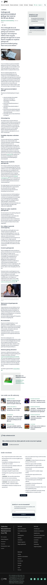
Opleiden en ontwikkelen (23, 556)
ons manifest (12, 576)
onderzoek (9, 154)
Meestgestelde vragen (5, 546)
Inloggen (5, 444)
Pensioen (19, 558)
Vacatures (3, 543)
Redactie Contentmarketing (7, 20)
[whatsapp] (41, 579)
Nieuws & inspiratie (22, 528)
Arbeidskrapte (37, 528)
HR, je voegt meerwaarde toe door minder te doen (12, 456)
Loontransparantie (38, 537)
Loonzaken (36, 539)
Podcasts (19, 537)
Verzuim (19, 569)
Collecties (4, 526)
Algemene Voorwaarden (14, 581)
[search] (45, 5)
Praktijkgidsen (21, 535)
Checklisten (20, 539)
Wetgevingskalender (22, 544)
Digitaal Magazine (4, 539)
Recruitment (20, 561)
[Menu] (2, 1)
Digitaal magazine (21, 542)
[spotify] (31, 579)
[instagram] (38, 579)
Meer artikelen (23, 495)
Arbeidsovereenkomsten (39, 531)
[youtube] (45, 579)
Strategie (19, 563)
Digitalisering (37, 533)
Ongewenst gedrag (37, 546)
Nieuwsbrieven (6, 528)
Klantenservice (6, 531)
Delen (5, 25)
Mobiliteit (36, 542)
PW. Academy (4, 537)
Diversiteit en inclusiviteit (39, 535)
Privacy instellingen (19, 582)
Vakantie (19, 565)
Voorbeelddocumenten (22, 531)
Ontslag (19, 554)
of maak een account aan (14, 444)
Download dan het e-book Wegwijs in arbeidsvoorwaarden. (20, 382)
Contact (2, 548)
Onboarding (36, 544)
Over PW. (4, 533)
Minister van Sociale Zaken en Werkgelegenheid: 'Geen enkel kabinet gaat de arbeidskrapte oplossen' (35, 480)
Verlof (19, 567)
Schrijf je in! (37, 27)
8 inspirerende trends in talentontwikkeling (11, 480)
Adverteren (3, 541)
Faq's (19, 533)
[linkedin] (35, 579)
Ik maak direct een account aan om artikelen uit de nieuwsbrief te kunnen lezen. (37, 20)
